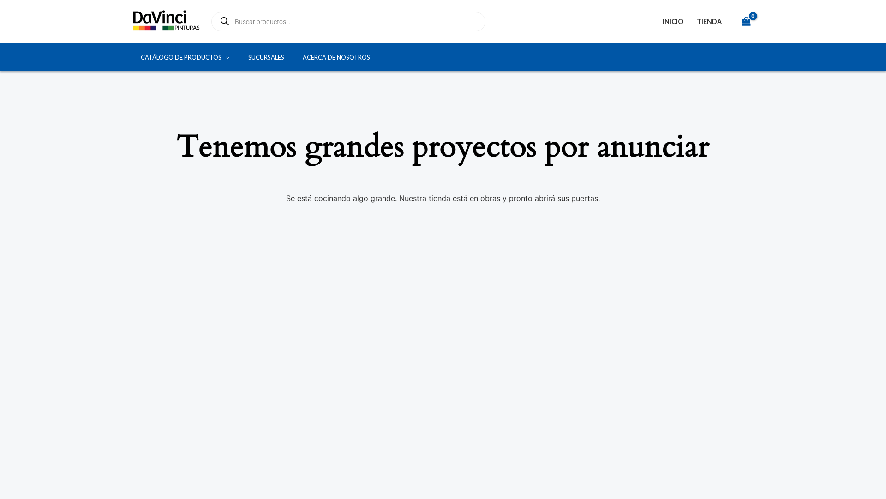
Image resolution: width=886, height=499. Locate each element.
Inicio (673, 21)
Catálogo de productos (181, 57)
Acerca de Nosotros (336, 57)
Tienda (709, 21)
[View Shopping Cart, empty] (745, 21)
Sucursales (266, 57)
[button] (226, 57)
